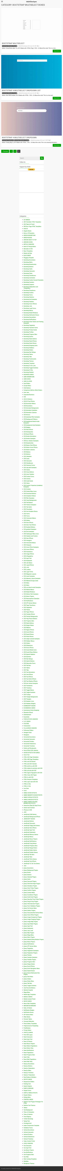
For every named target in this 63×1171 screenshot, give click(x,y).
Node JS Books (28, 1008)
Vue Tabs (26, 1157)
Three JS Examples (29, 1112)
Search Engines (28, 1086)
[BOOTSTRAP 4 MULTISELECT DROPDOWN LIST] (31, 72)
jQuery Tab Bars (28, 983)
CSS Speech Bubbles (29, 654)
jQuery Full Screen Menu (30, 908)
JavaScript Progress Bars (30, 845)
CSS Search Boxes (29, 634)
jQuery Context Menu (29, 892)
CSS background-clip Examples (32, 425)
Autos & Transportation (30, 246)
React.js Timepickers (29, 1075)
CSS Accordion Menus (30, 403)
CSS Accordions (28, 406)
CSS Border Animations (30, 436)
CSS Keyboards (28, 560)
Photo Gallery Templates (30, 1023)
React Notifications (29, 1050)
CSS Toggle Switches (29, 692)
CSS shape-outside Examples (32, 638)
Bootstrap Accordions (29, 260)
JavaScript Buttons (29, 821)
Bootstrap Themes (29, 361)
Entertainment (27, 714)
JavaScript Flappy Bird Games (32, 825)
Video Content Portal (29, 1141)
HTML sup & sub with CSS (31, 781)
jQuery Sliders (27, 979)
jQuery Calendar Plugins (30, 877)
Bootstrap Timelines (29, 363)
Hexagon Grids (28, 732)
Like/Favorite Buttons (29, 988)
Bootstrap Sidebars (29, 347)
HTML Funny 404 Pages (30, 775)
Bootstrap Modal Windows (31, 313)
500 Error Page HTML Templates (32, 226)
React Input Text (28, 1039)
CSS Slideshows (28, 645)
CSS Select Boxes (28, 636)
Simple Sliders (28, 1095)
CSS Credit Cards (28, 481)
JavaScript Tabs (28, 857)
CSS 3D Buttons (28, 399)
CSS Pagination (28, 607)
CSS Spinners (27, 656)
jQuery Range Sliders (29, 964)
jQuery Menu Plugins (29, 937)
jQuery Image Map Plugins (31, 921)
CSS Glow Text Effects (30, 525)
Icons (25, 790)
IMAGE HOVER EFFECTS (30, 793)
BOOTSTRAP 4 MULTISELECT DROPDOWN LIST (21, 90)
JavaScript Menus (28, 836)
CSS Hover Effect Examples (31, 547)
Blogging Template (29, 257)
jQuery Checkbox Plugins (30, 886)
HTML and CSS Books (29, 761)
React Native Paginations (30, 1046)
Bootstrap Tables (28, 354)
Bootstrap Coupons (29, 284)
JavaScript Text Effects (30, 861)
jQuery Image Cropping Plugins (32, 919)
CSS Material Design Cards (31, 580)
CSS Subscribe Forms (29, 663)
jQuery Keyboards (28, 928)
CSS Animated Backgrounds (31, 408)
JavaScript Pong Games (30, 843)
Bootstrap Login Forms (30, 308)
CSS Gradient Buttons (29, 527)
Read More (57, 51)
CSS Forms (27, 513)
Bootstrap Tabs (28, 356)
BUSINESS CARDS (29, 374)
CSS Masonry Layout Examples (32, 578)
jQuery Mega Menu (29, 935)
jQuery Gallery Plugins (29, 910)
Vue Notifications (28, 1152)
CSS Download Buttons (30, 493)
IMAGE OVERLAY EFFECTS (31, 797)
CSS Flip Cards (28, 507)
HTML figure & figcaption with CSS (33, 772)
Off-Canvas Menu (28, 1014)
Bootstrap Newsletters (30, 317)
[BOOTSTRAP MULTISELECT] (31, 24)
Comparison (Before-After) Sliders (33, 390)
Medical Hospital (28, 990)
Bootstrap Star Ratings (30, 352)
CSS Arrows (27, 414)
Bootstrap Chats (28, 273)
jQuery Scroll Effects (29, 966)
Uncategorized (27, 1123)
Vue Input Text (27, 1148)
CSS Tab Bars (27, 665)
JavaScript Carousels (29, 823)
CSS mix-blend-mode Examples (32, 587)
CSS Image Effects (29, 554)
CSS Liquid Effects (29, 565)
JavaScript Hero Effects (30, 828)
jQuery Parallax (28, 955)
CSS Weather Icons (29, 701)
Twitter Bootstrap (28, 1119)
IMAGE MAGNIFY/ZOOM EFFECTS (33, 795)
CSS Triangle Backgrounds (31, 697)
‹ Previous (5, 151)
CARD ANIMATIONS (29, 376)
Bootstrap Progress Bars (30, 334)
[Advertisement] (31, 182)
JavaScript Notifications (30, 841)
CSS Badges (27, 427)
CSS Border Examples (29, 438)
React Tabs (27, 1057)
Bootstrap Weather (29, 372)
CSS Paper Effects (29, 612)
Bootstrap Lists (28, 306)
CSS (25, 397)
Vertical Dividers (28, 1134)
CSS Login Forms (28, 571)
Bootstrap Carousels (29, 271)
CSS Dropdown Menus (30, 496)
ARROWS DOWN (28, 242)
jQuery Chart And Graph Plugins (32, 883)
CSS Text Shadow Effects (30, 681)
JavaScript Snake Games (30, 850)
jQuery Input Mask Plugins (31, 924)
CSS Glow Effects (28, 522)
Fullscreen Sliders (28, 730)
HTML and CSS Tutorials (30, 764)
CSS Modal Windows (29, 592)
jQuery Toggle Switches (30, 985)
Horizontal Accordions (29, 737)
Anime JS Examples (29, 233)
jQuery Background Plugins (31, 870)
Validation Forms (28, 1127)
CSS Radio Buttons (29, 623)
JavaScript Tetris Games (30, 859)
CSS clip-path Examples (30, 467)
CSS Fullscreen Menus (30, 518)
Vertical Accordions (29, 1130)
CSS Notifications (28, 601)
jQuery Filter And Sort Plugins (31, 903)
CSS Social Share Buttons (30, 652)
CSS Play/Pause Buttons (30, 618)
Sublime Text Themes (29, 1105)
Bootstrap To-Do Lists (30, 365)
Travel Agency (27, 1116)
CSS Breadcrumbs (28, 443)
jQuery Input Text (28, 926)
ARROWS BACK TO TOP (30, 240)
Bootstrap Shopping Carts (30, 345)
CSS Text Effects (28, 674)
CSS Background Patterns (30, 419)
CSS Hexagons (28, 540)
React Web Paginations (30, 1059)
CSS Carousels (28, 461)
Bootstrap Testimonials (30, 359)
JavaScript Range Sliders (30, 848)
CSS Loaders (27, 569)
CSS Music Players (29, 596)
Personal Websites (29, 1021)
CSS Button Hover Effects (30, 447)
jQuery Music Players (29, 941)
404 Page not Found (29, 224)
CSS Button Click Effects (30, 445)
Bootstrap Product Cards (30, 330)
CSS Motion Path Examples (31, 594)
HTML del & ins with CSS (30, 766)
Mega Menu (27, 992)
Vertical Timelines (28, 1139)
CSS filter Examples (29, 498)
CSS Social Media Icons (30, 650)
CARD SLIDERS (28, 381)
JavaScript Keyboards (29, 832)
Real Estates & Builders (30, 1077)
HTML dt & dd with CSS (30, 770)
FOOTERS (26, 723)
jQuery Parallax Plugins (30, 959)
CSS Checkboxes (28, 463)
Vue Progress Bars (29, 1154)
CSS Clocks (27, 470)
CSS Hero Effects (28, 538)
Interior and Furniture (29, 807)
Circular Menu (27, 385)
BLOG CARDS (27, 255)
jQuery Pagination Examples (31, 950)
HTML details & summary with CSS (33, 768)
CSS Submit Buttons (29, 661)
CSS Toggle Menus (29, 690)
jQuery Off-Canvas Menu (30, 946)
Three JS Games (28, 1114)
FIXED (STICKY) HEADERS (31, 719)
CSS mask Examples (29, 576)
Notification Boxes (28, 1012)
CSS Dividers (27, 489)
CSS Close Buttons (29, 472)
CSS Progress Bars (29, 621)
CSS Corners (27, 478)
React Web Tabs (28, 1061)
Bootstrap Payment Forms (31, 327)
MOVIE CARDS (28, 1001)
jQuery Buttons (27, 874)
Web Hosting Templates (30, 1159)
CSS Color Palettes (29, 474)
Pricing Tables (27, 1030)
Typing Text (27, 1121)
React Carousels (28, 1037)
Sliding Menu (27, 1097)
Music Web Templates (30, 1003)
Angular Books (27, 231)
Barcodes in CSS (28, 249)
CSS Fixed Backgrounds (30, 500)
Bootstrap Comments (29, 278)
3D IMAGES (27, 219)
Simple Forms (27, 1090)
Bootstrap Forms (28, 295)
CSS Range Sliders (29, 625)
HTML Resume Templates (31, 779)
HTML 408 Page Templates (31, 759)
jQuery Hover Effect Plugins (31, 915)
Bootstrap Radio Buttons (30, 339)
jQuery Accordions (28, 868)
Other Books (27, 1017)
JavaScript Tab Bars (29, 854)
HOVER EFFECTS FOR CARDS (32, 752)
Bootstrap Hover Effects (30, 304)
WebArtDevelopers (23, 46)
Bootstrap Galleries (29, 297)
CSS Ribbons (27, 627)
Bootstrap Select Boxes (30, 343)
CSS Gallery (27, 520)
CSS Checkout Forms (29, 465)
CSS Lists (26, 567)
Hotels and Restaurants (30, 748)
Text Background (28, 1110)
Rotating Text (27, 1084)
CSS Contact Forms (29, 476)
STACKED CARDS (28, 1099)
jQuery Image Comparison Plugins (33, 917)
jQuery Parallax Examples (30, 957)
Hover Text (26, 755)
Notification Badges (29, 1010)
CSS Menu (26, 583)
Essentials (26, 717)
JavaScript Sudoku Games (31, 852)
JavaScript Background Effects (32, 816)
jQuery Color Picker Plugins (31, 888)
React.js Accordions (29, 1063)
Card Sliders (27, 383)
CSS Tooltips (27, 694)
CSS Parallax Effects (29, 614)
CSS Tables (27, 668)
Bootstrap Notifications (30, 319)
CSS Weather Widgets (29, 703)
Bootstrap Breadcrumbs (30, 264)
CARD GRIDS (27, 379)
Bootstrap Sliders (28, 350)
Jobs (25, 866)
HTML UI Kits (27, 784)
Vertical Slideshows (29, 1136)
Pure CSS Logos (28, 1034)
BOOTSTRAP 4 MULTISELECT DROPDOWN (19, 137)
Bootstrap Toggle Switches (31, 368)
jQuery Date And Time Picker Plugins (33, 899)
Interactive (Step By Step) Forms (32, 805)
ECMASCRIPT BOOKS (29, 705)
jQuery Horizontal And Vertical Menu (33, 912)
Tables (25, 1107)
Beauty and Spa (28, 253)
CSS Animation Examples (30, 410)
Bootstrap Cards (28, 269)
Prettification (27, 1028)
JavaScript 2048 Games (30, 814)
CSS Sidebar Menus (29, 641)
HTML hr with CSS (28, 777)
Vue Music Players (29, 1150)
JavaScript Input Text (29, 830)
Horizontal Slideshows (30, 743)
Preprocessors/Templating (31, 1026)
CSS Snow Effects (28, 647)
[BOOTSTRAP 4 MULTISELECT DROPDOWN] (31, 119)
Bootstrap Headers (29, 301)
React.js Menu (27, 1070)
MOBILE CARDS (28, 996)
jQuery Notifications (29, 944)
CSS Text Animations (29, 672)
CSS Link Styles (28, 563)
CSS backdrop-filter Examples (32, 417)
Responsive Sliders (29, 1081)
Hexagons (26, 735)
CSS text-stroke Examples (31, 683)
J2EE (25, 812)
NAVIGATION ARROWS (30, 1005)
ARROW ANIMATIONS (29, 235)
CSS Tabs (26, 670)
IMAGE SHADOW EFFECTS (31, 799)
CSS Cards (26, 458)
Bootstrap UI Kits (28, 370)
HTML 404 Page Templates (31, 757)
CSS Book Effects (28, 434)
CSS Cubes (27, 483)
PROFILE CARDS (28, 1032)
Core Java (26, 392)
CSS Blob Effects (28, 429)
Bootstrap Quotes (28, 336)
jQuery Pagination (28, 948)
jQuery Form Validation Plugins (32, 906)
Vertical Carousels (28, 1132)
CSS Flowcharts (28, 509)
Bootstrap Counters (29, 282)
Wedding (26, 1161)
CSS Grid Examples (29, 531)
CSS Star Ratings (28, 659)
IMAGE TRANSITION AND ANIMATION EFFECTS (30, 802)
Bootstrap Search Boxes (30, 341)
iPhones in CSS (28, 810)
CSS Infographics (28, 556)
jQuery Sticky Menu (29, 981)
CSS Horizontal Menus (30, 542)
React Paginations (28, 1052)
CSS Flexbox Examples (30, 504)
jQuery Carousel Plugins (30, 881)
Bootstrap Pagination (29, 325)
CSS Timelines (28, 688)
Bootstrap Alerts (28, 262)
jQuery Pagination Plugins (30, 953)
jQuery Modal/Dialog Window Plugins (34, 939)
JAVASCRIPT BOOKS (29, 819)
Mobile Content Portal (29, 999)
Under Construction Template (31, 1125)
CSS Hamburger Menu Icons (31, 534)
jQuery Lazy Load (28, 930)
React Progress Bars (29, 1055)
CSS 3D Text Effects (29, 401)
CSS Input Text (28, 558)
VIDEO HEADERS (28, 1143)
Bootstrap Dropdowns (7, 140)
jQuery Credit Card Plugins (31, 897)
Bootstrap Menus (28, 310)
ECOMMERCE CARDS (29, 708)
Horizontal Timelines (29, 746)
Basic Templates (28, 251)
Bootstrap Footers (28, 292)
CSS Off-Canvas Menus (30, 603)
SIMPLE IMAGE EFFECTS (30, 1093)
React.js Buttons (28, 1066)
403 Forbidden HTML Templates (32, 222)
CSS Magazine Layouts (30, 574)
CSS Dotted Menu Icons (30, 491)
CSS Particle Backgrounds (31, 616)
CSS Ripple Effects (29, 630)
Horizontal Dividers (29, 741)
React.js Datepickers (29, 1068)
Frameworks (27, 726)
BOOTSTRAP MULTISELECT (13, 43)
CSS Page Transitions (29, 605)
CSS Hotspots (27, 545)
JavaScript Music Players (30, 839)
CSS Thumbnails (28, 685)
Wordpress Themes (29, 1163)
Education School (28, 712)
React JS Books (28, 1041)
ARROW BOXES (28, 237)
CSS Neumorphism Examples (31, 598)
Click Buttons (27, 388)
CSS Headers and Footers (31, 536)
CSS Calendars (28, 456)
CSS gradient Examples (30, 529)
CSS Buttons (27, 452)
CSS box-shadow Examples (31, 440)
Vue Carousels (27, 1145)
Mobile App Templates (30, 994)
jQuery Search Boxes (29, 970)
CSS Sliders (27, 643)
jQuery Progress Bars (29, 962)
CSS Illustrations (28, 551)
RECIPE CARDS (28, 1079)
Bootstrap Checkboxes (30, 275)
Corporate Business (29, 394)
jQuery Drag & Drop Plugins (31, 901)
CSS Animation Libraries (30, 412)
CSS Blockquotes (28, 432)
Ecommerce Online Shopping (31, 710)
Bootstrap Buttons (28, 266)
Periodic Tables (28, 1019)
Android (26, 228)
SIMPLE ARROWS (28, 1088)
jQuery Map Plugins (29, 933)
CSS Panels (27, 609)
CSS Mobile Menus (29, 589)
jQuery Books (27, 872)
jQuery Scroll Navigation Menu (32, 968)
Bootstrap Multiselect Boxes (9, 46)
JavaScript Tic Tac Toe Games (32, 863)
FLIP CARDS (27, 721)
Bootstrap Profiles (28, 332)
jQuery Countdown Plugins (31, 895)
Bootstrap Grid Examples (30, 299)
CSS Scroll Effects (29, 632)
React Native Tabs (28, 1048)
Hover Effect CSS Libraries (31, 750)
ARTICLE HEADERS (29, 244)
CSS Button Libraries (29, 449)
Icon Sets (26, 788)
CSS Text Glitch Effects (30, 679)
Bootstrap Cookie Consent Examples (33, 280)
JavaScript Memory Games (31, 834)
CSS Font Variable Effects (31, 511)
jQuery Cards (27, 879)
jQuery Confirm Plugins (30, 890)
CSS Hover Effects (29, 549)
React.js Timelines (28, 1072)
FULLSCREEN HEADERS (30, 728)
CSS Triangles (27, 699)
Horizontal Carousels (29, 739)
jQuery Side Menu (28, 976)
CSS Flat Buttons (28, 502)
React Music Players (29, 1043)
